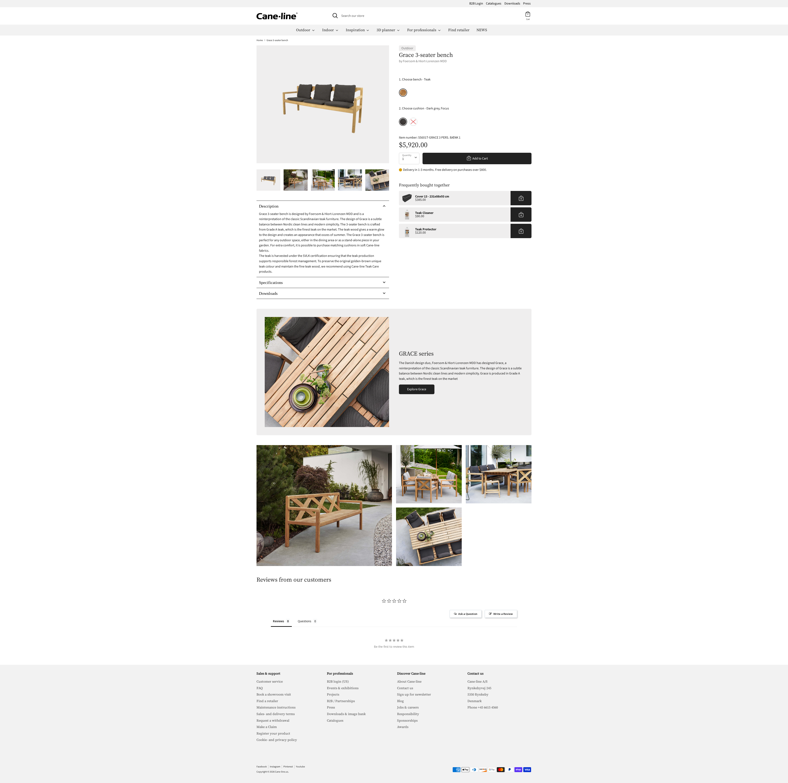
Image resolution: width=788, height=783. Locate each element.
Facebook (262, 766)
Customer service (270, 681)
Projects (333, 694)
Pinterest (288, 766)
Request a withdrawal (273, 720)
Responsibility (408, 714)
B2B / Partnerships (341, 701)
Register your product (273, 733)
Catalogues (493, 3)
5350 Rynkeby (477, 694)
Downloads (512, 3)
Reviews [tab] (278, 621)
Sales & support (268, 673)
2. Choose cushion (424, 108)
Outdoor (303, 29)
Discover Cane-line (411, 673)
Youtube (300, 766)
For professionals (422, 29)
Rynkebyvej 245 (479, 688)
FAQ (260, 688)
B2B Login (476, 3)
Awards (402, 726)
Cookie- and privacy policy (277, 739)
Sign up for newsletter (414, 694)
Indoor (328, 29)
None (413, 122)
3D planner (386, 29)
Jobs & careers (408, 707)
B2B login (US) (338, 681)
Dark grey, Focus (403, 122)
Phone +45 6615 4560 (482, 707)
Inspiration (356, 29)
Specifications (271, 282)
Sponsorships (407, 720)
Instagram (275, 766)
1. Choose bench (415, 79)
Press (527, 3)
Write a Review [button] (503, 614)
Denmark (474, 701)
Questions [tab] (304, 621)
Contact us (405, 688)
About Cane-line (409, 681)
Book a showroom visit (274, 694)
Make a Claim (267, 726)
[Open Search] (335, 15)
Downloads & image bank (346, 714)
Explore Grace (416, 389)
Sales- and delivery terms (276, 714)
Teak (403, 92)
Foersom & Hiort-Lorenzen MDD (425, 61)
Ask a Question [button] (467, 614)
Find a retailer (267, 701)
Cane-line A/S (477, 681)
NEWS (481, 29)
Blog (400, 701)
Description (268, 206)
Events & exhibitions (342, 688)
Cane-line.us (281, 772)
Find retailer (459, 29)
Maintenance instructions (276, 707)
